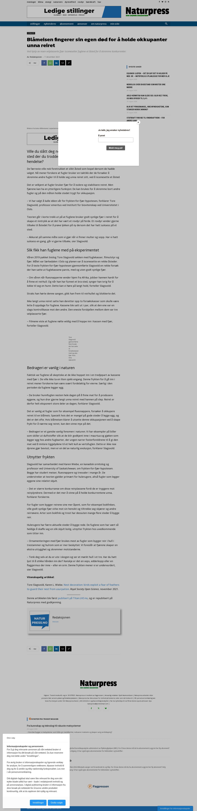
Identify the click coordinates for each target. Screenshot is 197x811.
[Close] (138, 122)
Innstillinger (38, 803)
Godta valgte (57, 803)
